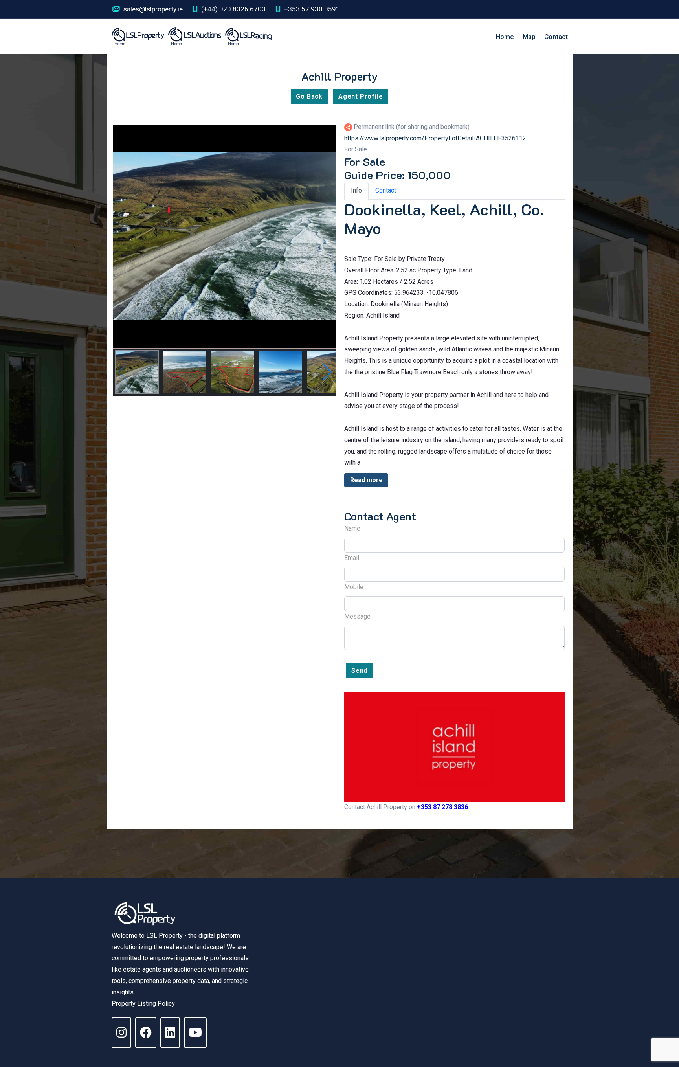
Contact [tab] (385, 190)
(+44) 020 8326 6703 (233, 9)
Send (359, 670)
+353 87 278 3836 (442, 807)
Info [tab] (356, 190)
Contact (556, 36)
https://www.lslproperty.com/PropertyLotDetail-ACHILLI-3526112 (435, 138)
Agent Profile (360, 96)
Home (504, 36)
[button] (327, 372)
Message (357, 616)
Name (352, 528)
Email (351, 558)
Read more (366, 480)
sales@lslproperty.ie (152, 9)
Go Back (309, 96)
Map (529, 36)
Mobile (353, 587)
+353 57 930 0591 (311, 9)
